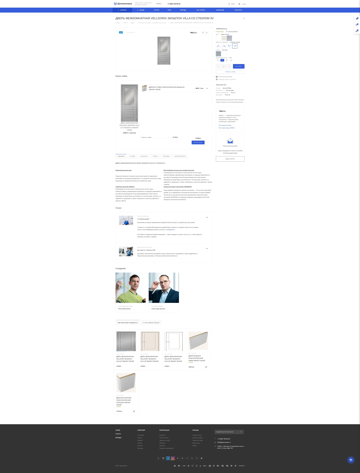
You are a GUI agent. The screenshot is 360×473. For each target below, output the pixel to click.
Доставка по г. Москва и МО (146, 250)
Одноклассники (187, 458)
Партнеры (140, 448)
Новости (140, 437)
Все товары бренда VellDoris (227, 128)
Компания (141, 430)
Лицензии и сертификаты (166, 448)
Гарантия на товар (164, 440)
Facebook (163, 458)
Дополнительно (180, 156)
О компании (141, 435)
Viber (192, 458)
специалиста (170, 229)
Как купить (144, 156)
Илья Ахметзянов (124, 309)
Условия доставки (197, 437)
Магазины (162, 435)
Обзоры (194, 445)
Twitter (168, 458)
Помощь (195, 430)
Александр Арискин (158, 309)
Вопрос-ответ (196, 443)
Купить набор (198, 142)
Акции (118, 430)
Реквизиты (162, 443)
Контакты (140, 445)
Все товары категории (225, 125)
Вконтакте (158, 458)
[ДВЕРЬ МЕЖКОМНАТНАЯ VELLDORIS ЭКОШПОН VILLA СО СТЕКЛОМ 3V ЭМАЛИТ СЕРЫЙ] (164, 51)
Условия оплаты (164, 437)
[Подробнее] (207, 217)
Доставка (166, 156)
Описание (121, 156)
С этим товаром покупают (151, 322)
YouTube (182, 458)
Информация (164, 430)
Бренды (118, 437)
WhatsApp (202, 458)
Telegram (178, 458)
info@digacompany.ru (224, 442)
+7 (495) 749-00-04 (173, 4)
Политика (162, 445)
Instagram (173, 458)
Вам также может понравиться (127, 322)
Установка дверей (143, 219)
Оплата (155, 156)
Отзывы (132, 156)
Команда (140, 440)
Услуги (118, 434)
